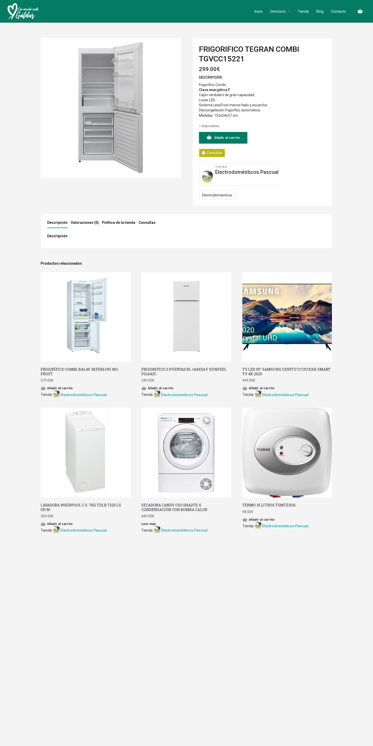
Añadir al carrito (227, 138)
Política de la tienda (118, 223)
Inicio (259, 11)
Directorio (278, 11)
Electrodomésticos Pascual (247, 172)
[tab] (58, 224)
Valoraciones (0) (85, 223)
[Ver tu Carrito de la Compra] (360, 11)
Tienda (303, 11)
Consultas (147, 223)
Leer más (148, 524)
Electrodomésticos (217, 195)
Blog (320, 11)
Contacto (338, 11)
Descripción (57, 223)
